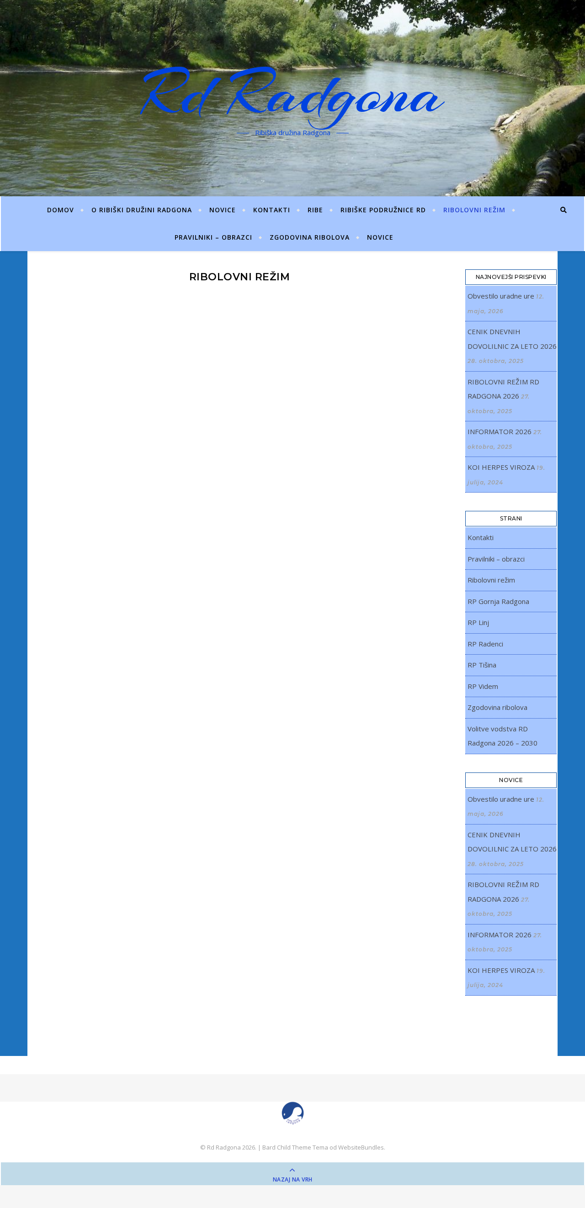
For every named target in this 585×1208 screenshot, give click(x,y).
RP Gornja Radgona (498, 601)
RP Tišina (482, 664)
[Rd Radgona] (292, 1113)
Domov (60, 209)
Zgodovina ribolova (310, 237)
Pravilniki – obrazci (213, 237)
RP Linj (478, 622)
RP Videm (483, 686)
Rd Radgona (292, 92)
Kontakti (271, 209)
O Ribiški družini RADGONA (141, 209)
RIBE (315, 209)
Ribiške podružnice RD (383, 209)
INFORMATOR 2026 (500, 431)
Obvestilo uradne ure (501, 295)
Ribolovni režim (474, 209)
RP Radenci (485, 643)
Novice (380, 237)
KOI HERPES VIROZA (501, 467)
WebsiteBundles (361, 1147)
